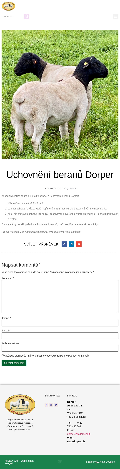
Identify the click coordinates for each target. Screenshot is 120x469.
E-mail (6, 330)
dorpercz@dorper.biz (78, 434)
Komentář (8, 278)
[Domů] (8, 6)
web (23, 460)
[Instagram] (51, 405)
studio (31, 460)
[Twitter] (56, 405)
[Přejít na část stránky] (60, 462)
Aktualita (72, 188)
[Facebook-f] (46, 405)
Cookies (110, 461)
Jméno (6, 318)
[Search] (26, 16)
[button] (115, 16)
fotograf (9, 463)
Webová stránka (11, 343)
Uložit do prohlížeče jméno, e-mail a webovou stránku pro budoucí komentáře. (47, 356)
